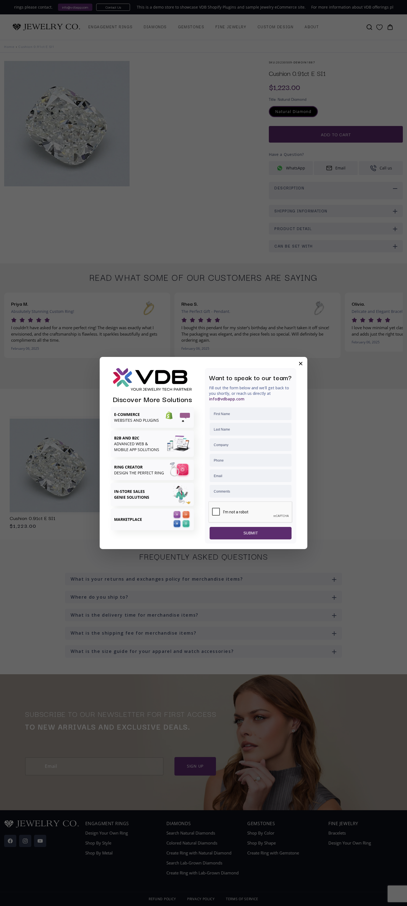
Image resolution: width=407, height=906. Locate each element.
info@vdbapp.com (226, 398)
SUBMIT (250, 533)
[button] (301, 363)
